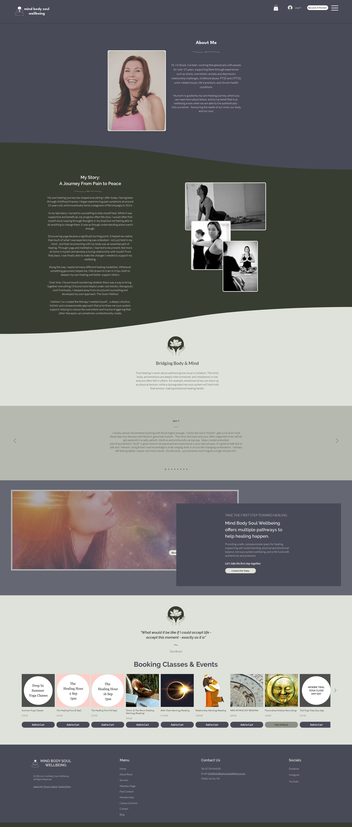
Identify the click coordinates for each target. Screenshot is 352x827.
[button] (275, 8)
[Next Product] (335, 690)
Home (123, 768)
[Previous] (15, 441)
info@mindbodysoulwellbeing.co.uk (226, 773)
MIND (45, 761)
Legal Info (38, 786)
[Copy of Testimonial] (186, 469)
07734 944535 (213, 768)
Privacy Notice (50, 786)
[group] (176, 701)
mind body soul (36, 9)
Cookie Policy (64, 786)
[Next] (337, 441)
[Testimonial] (165, 469)
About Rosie (126, 774)
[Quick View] (38, 690)
